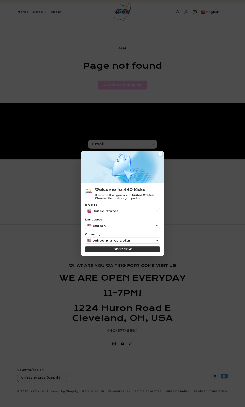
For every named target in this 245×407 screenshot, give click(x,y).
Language (94, 219)
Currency (93, 234)
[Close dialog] (160, 154)
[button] (122, 211)
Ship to (91, 204)
